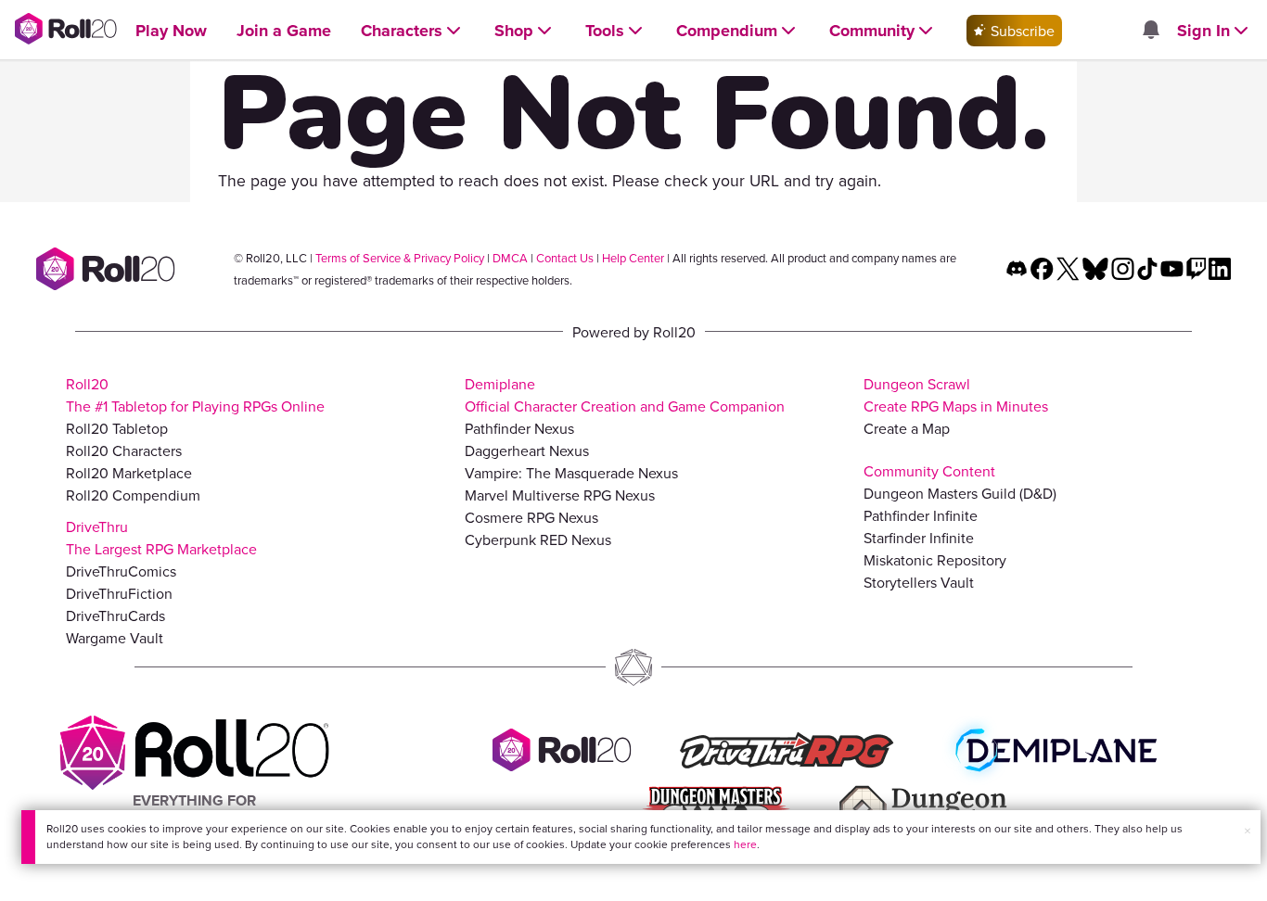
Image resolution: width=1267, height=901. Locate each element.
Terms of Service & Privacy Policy (399, 257)
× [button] (1247, 830)
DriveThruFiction (119, 593)
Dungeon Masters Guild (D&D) (960, 493)
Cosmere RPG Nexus (531, 517)
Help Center (633, 257)
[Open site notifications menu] (1150, 30)
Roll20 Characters (124, 450)
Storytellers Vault (919, 582)
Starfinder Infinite (919, 537)
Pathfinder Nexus (519, 428)
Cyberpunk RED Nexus (538, 539)
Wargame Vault (114, 638)
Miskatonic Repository (935, 560)
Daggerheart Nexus (527, 450)
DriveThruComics (121, 571)
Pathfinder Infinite (921, 515)
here (745, 844)
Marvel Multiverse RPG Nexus (560, 495)
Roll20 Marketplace (129, 473)
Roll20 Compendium (133, 495)
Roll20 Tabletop (117, 428)
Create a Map (907, 428)
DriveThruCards (115, 615)
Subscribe (1021, 30)
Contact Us (565, 257)
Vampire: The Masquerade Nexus (571, 473)
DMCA (510, 257)
